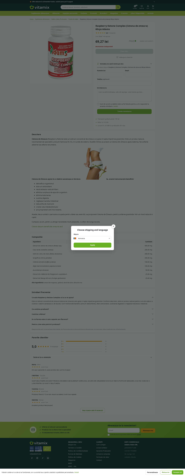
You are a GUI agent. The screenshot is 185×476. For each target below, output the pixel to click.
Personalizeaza (152, 472)
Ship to (76, 234)
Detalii (76, 472)
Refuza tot (165, 472)
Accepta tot (177, 472)
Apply (92, 245)
